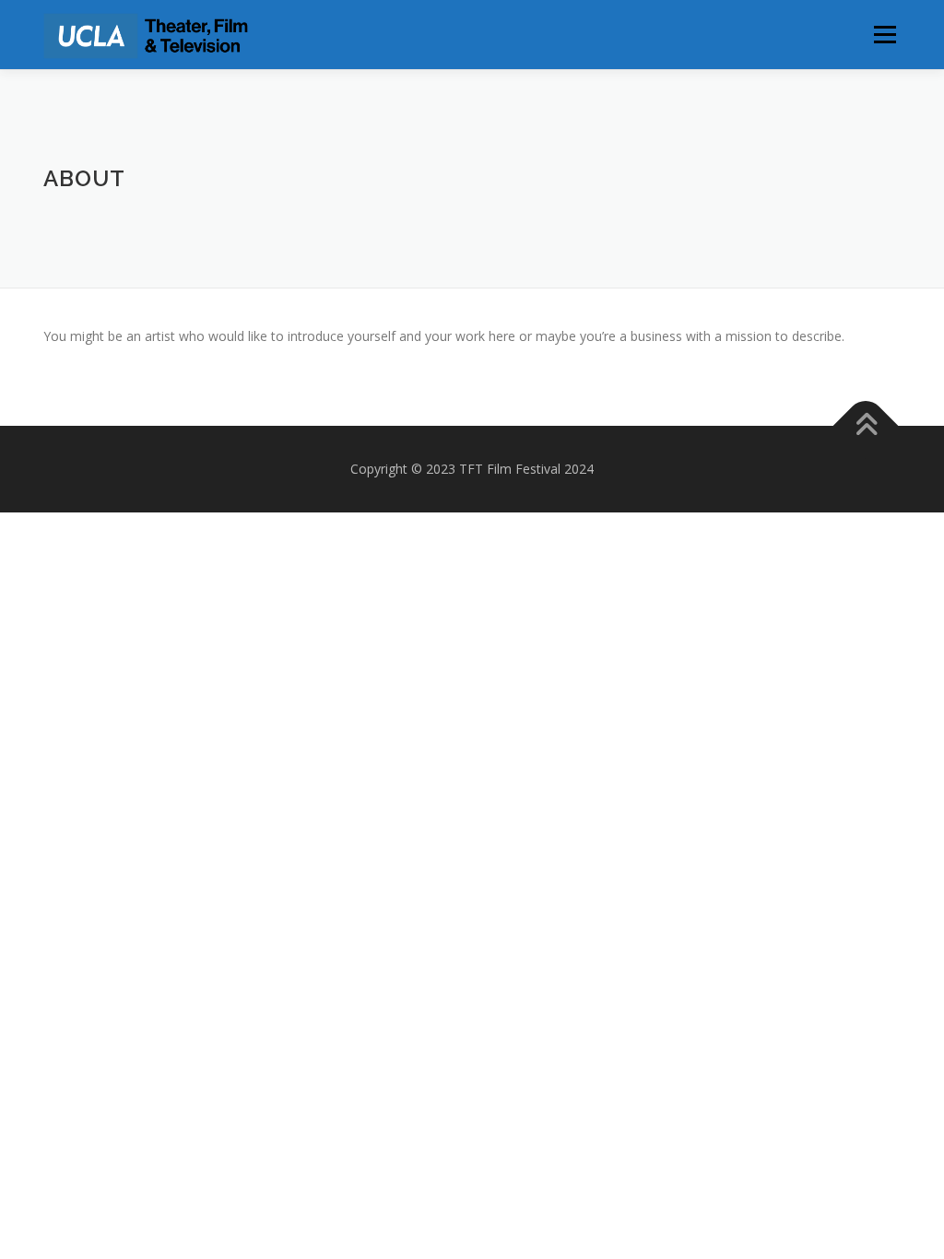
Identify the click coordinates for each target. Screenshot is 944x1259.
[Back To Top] (866, 425)
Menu (884, 34)
